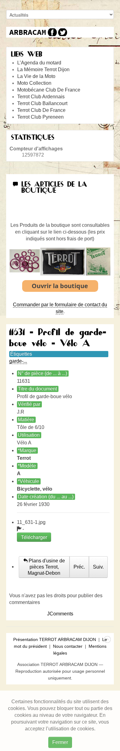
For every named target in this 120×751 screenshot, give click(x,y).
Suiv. (98, 566)
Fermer (60, 742)
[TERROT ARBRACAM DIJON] (27, 32)
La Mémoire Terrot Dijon (43, 69)
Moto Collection (34, 83)
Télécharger (34, 537)
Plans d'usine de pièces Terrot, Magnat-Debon (46, 567)
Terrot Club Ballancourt (42, 103)
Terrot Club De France (41, 110)
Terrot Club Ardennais (41, 96)
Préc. (79, 566)
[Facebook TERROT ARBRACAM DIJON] (51, 32)
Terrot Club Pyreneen (40, 117)
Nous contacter (67, 646)
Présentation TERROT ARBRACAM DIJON (54, 639)
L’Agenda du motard (39, 62)
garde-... (18, 361)
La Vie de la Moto (36, 76)
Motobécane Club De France (48, 89)
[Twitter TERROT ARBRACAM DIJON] (62, 32)
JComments (60, 613)
